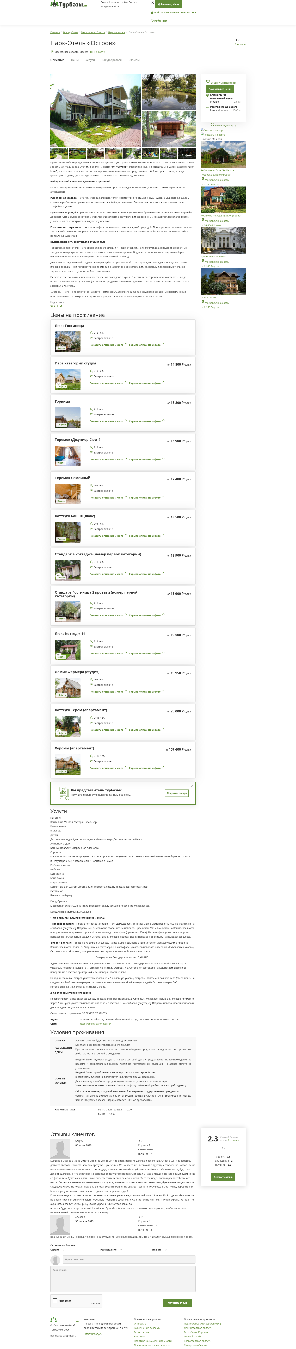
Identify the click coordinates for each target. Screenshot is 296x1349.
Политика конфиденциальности (153, 1340)
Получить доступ (177, 793)
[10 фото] (68, 764)
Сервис (54, 1249)
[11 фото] (68, 379)
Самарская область (195, 1345)
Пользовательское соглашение (152, 1345)
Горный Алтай (192, 1336)
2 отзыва (240, 44)
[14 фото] (68, 726)
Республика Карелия (196, 1332)
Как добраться (112, 60)
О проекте (140, 1323)
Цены (75, 60)
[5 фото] (68, 649)
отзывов (233, 1140)
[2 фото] (68, 570)
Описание (57, 60)
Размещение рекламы (147, 1327)
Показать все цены (220, 89)
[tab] (121, 341)
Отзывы (134, 60)
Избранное (161, 20)
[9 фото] (68, 455)
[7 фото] (68, 532)
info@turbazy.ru (93, 1333)
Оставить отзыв (177, 1302)
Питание (156, 1249)
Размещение (108, 1249)
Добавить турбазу (168, 4)
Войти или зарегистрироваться (175, 12)
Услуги (90, 60)
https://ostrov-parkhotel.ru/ (95, 1023)
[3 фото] (68, 341)
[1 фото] (68, 611)
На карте (99, 51)
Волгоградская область (197, 1340)
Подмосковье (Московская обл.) (202, 1323)
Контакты (139, 1336)
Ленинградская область (198, 1327)
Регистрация (141, 1332)
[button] (127, 344)
